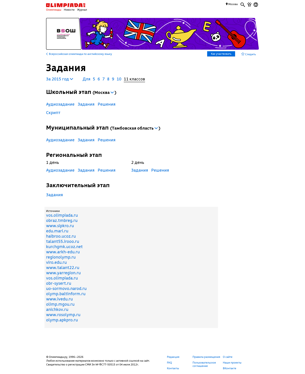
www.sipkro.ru (60, 225)
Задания (86, 104)
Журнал (82, 9)
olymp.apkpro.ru (62, 319)
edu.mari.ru (57, 230)
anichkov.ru (57, 309)
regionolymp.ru (61, 257)
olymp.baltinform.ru (65, 293)
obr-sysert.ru (58, 283)
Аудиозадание (60, 104)
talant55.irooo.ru (62, 241)
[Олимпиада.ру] (65, 5)
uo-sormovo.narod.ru (66, 288)
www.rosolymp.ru (63, 314)
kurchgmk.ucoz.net (64, 246)
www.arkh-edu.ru (63, 251)
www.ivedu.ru (59, 299)
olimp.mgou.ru (60, 304)
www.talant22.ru (62, 267)
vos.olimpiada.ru (62, 215)
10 (119, 79)
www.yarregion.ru (63, 272)
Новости (69, 9)
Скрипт (53, 112)
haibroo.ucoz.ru (61, 236)
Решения (106, 104)
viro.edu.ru (56, 262)
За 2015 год (58, 79)
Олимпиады (53, 9)
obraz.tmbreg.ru (62, 220)
